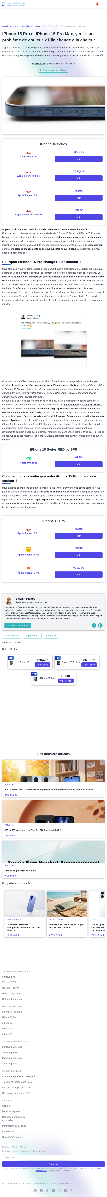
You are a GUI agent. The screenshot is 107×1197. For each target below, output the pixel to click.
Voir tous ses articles (17, 625)
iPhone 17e (7, 1028)
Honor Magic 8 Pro (12, 993)
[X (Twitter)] (94, 625)
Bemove (67, 1183)
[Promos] (97, 4)
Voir (78, 159)
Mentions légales (11, 1111)
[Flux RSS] (71, 1190)
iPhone (6, 439)
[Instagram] (65, 1190)
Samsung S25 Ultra (12, 1058)
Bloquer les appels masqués (17, 1087)
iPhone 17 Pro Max (12, 1011)
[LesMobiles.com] (13, 4)
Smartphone (15, 26)
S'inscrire (53, 1164)
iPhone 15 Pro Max (92, 404)
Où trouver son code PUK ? (16, 1093)
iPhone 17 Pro (9, 1017)
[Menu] (103, 4)
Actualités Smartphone (31, 26)
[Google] (35, 1190)
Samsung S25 (9, 1063)
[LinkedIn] (100, 625)
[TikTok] (47, 1190)
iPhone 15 (51, 635)
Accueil (5, 26)
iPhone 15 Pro (71, 404)
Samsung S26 (9, 1052)
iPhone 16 (7, 1034)
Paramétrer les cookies (14, 1125)
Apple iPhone (32, 635)
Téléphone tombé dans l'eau (17, 1081)
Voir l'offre (42, 664)
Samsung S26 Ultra (12, 1046)
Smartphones (11, 635)
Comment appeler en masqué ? (18, 1076)
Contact (6, 1105)
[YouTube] (53, 1190)
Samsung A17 (9, 976)
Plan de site (8, 1131)
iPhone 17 (7, 1022)
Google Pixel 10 (10, 987)
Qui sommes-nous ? (12, 1137)
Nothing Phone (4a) (12, 999)
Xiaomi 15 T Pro (10, 982)
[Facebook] (41, 1190)
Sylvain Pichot (38, 63)
